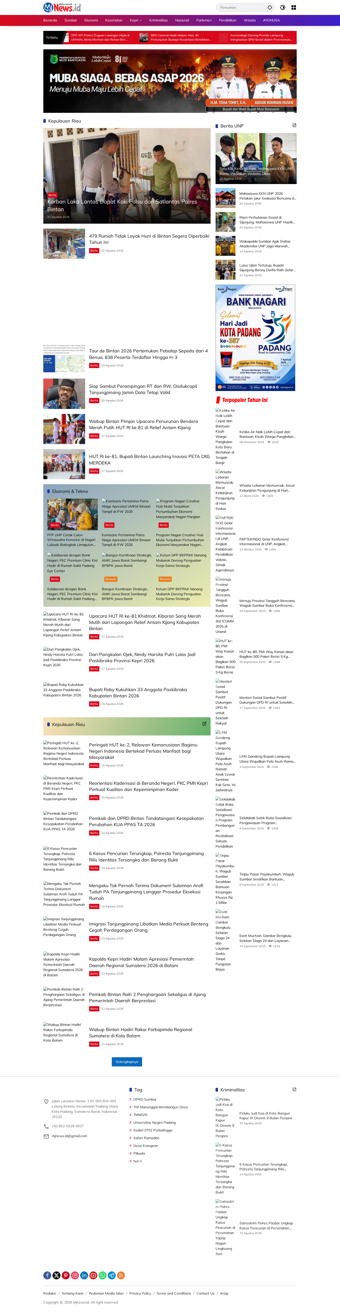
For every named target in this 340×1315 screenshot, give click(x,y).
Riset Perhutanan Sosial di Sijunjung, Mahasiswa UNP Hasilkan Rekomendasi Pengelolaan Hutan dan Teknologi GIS (268, 220)
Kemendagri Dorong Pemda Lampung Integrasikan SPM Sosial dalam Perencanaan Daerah (216, 37)
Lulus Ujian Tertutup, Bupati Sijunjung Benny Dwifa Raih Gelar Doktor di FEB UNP (266, 267)
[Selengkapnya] (204, 724)
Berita (52, 195)
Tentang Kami (72, 1293)
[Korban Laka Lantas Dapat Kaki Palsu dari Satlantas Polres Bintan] (127, 176)
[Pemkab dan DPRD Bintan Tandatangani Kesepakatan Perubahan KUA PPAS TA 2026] (64, 826)
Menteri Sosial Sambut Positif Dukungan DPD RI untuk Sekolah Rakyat (265, 700)
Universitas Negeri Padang (154, 1122)
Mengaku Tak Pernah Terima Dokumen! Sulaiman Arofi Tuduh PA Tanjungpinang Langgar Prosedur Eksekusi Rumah (146, 892)
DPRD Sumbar (145, 1099)
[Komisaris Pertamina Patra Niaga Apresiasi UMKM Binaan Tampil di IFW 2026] (127, 514)
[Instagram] (75, 1275)
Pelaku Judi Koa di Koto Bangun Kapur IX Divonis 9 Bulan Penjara (265, 1115)
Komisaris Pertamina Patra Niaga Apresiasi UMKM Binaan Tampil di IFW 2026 (126, 540)
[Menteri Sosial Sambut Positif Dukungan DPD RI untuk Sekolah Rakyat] (225, 702)
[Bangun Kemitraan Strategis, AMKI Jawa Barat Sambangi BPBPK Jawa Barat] (127, 568)
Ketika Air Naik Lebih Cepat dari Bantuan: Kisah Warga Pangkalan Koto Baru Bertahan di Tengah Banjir (266, 434)
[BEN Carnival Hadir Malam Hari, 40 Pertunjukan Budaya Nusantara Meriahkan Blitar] (99, 37)
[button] (270, 7)
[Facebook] (47, 1275)
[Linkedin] (84, 1275)
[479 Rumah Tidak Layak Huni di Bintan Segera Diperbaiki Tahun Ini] (64, 244)
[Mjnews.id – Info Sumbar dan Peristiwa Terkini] (62, 7)
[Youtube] (93, 1275)
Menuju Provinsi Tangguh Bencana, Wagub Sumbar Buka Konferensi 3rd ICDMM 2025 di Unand (267, 603)
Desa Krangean (145, 1145)
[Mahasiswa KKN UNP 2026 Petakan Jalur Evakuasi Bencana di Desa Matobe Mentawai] (225, 198)
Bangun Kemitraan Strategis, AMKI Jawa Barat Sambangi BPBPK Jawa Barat (125, 594)
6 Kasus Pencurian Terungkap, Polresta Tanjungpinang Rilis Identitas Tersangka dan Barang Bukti (264, 1167)
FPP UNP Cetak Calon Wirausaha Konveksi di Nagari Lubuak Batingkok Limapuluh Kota (71, 540)
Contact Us (206, 1293)
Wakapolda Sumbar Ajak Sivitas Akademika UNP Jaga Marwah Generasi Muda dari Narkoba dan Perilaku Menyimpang (265, 244)
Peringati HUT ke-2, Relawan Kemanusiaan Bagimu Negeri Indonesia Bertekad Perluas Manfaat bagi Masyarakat (143, 751)
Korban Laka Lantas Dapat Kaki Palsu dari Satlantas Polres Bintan (122, 205)
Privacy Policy (140, 1293)
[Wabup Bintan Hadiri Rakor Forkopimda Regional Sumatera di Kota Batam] (64, 1037)
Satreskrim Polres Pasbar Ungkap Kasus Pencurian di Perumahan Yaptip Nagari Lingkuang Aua (266, 1226)
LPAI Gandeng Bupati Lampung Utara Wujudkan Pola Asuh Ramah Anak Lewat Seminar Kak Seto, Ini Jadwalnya (267, 759)
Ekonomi (111, 579)
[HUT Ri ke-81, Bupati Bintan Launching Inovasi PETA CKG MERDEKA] (64, 464)
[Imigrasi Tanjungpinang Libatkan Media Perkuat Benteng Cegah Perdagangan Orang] (64, 932)
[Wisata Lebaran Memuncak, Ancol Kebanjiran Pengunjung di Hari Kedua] (225, 490)
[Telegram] (112, 1275)
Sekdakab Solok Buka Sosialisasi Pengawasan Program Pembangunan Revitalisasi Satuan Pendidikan (266, 820)
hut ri (137, 1161)
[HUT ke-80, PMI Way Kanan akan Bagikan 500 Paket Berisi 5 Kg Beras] (225, 656)
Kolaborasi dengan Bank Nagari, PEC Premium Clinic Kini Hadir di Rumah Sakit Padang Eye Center (72, 594)
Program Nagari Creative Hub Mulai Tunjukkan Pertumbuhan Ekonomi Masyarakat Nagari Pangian (180, 540)
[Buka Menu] (294, 7)
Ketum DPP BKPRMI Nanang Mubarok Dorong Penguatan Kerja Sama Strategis (179, 594)
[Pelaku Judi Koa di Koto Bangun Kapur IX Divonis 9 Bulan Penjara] (225, 1118)
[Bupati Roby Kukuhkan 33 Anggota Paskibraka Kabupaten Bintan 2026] (64, 697)
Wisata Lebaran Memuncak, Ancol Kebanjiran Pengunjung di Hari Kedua (266, 488)
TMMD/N (140, 1115)
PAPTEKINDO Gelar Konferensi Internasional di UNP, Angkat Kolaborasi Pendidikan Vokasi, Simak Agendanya (264, 541)
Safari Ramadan (146, 1138)
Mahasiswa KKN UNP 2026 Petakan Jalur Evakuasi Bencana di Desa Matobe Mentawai (267, 196)
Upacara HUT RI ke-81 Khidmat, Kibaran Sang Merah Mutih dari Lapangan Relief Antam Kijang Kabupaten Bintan (145, 622)
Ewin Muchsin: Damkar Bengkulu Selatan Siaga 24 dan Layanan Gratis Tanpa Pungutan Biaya (265, 938)
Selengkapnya (127, 1061)
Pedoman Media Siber (106, 1293)
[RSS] (121, 1275)
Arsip (224, 1293)
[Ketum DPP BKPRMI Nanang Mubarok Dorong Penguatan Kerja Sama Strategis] (181, 568)
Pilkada (139, 1153)
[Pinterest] (66, 1275)
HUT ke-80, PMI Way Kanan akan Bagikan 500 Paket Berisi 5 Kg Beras (266, 654)
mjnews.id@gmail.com (69, 1136)
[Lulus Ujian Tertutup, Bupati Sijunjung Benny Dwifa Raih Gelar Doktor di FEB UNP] (225, 270)
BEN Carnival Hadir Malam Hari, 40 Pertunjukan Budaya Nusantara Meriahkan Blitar (135, 37)
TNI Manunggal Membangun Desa (160, 1107)
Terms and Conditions (174, 1293)
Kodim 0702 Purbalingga (152, 1130)
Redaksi (49, 1293)
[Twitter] (56, 1275)
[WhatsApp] (103, 1275)
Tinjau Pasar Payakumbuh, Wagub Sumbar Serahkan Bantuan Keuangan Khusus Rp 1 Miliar (266, 876)
